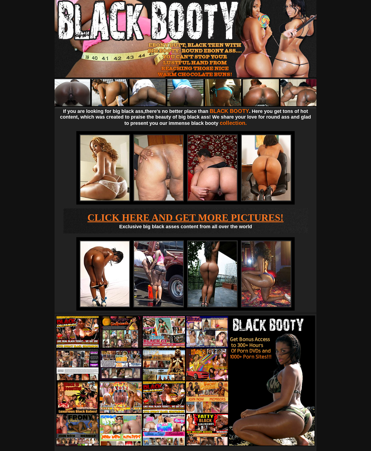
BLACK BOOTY (229, 111)
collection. (233, 123)
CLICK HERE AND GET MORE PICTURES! (185, 217)
